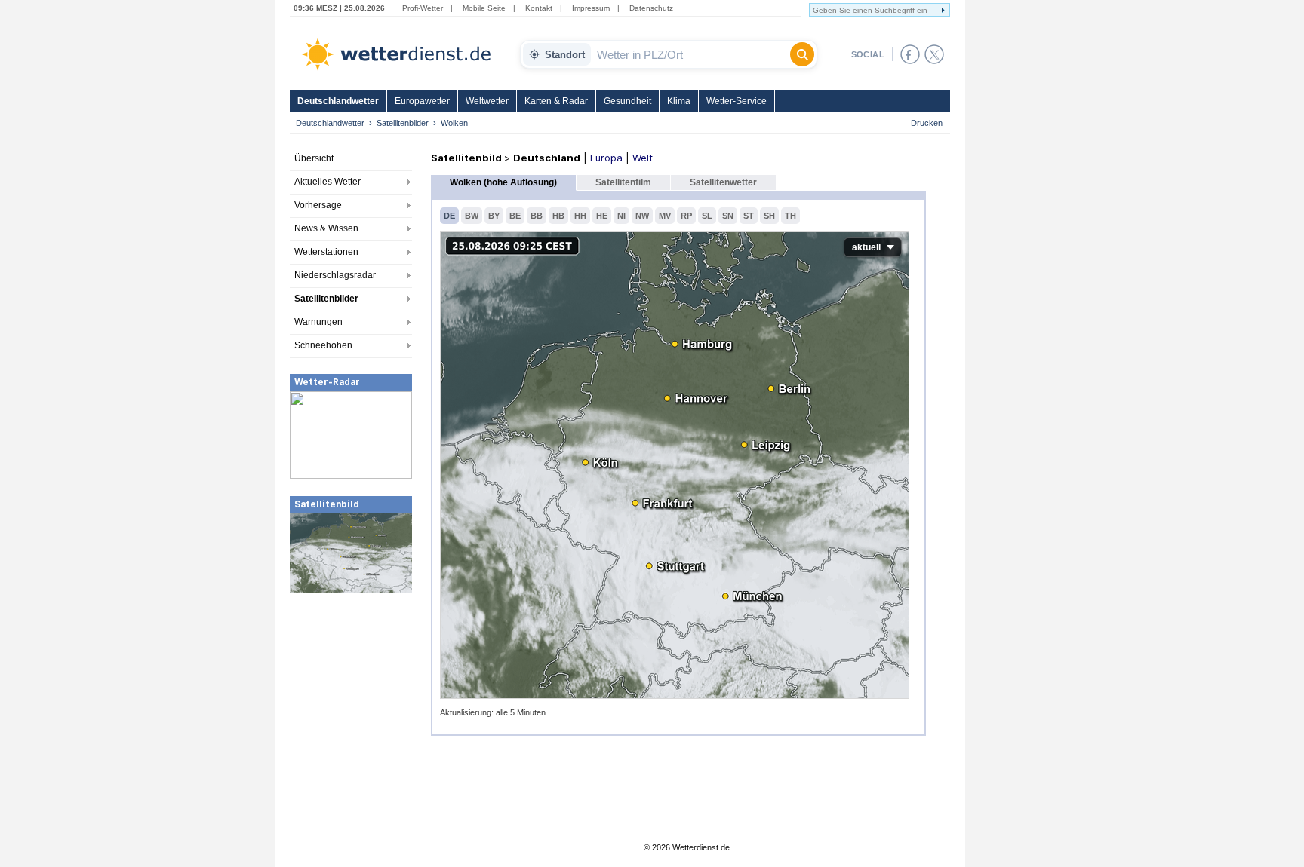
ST (748, 215)
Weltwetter (487, 101)
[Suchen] (802, 54)
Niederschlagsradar (335, 275)
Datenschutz (651, 8)
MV (665, 215)
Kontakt (538, 8)
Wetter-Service (736, 101)
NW (642, 215)
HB (558, 215)
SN (728, 215)
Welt (642, 158)
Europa (606, 158)
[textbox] (690, 54)
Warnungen (318, 322)
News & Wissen (326, 228)
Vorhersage (318, 205)
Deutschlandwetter (338, 101)
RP (686, 215)
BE (515, 215)
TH (790, 215)
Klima (678, 101)
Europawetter (422, 101)
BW (471, 215)
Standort (565, 54)
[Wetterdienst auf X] (934, 54)
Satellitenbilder (403, 122)
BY (494, 215)
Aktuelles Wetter (327, 181)
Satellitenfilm (623, 182)
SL (707, 215)
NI (621, 215)
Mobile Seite (484, 8)
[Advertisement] (351, 707)
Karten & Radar (556, 101)
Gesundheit (627, 101)
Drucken (927, 122)
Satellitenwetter (723, 182)
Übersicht (314, 158)
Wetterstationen (326, 252)
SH (769, 215)
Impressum (591, 8)
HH (580, 215)
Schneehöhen (323, 345)
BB (537, 215)
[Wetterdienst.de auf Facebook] (910, 54)
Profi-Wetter (422, 8)
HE (601, 215)
